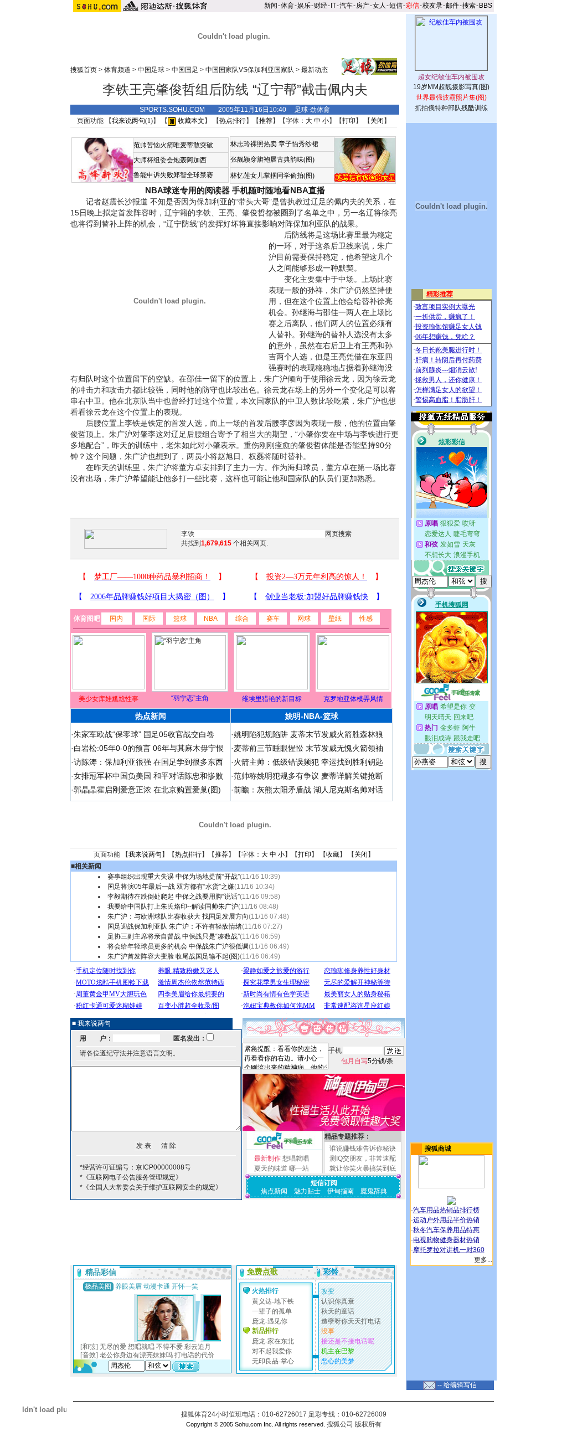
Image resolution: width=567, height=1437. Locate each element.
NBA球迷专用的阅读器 (187, 190)
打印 (348, 121)
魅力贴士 (307, 1191)
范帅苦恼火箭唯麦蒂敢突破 (173, 145)
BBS (485, 5)
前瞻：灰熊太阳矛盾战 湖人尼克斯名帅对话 (308, 789)
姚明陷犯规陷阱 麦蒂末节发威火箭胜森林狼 (308, 734)
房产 (362, 5)
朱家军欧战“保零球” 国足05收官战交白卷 (144, 734)
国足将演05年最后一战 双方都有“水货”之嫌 (170, 886)
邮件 (452, 5)
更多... (483, 1260)
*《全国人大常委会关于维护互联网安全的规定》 (151, 1187)
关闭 (377, 121)
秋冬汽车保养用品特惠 (446, 1230)
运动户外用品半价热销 (446, 1220)
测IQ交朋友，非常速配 (362, 1158)
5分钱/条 (367, 1061)
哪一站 (299, 1168)
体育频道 (117, 70)
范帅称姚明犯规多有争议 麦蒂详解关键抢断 (308, 775)
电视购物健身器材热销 (446, 1240)
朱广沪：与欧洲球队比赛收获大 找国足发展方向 (178, 916)
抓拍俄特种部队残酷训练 (451, 108)
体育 (287, 5)
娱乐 (304, 5)
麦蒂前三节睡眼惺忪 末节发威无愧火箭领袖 (308, 748)
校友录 (432, 5)
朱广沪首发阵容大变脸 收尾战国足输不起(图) (173, 956)
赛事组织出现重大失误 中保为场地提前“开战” (173, 876)
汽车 (346, 5)
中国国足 (185, 70)
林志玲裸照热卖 (253, 144)
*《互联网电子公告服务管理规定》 (131, 1177)
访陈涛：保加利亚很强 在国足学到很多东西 (148, 762)
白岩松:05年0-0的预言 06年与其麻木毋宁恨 (149, 748)
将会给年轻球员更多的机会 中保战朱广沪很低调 (178, 946)
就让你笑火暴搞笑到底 (362, 1168)
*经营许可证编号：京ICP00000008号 (135, 1167)
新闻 (270, 5)
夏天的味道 (270, 1168)
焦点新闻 (274, 1191)
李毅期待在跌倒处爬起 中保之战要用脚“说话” (173, 896)
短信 (396, 5)
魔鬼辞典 (373, 1191)
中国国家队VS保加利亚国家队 (249, 70)
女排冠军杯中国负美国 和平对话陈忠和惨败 (148, 775)
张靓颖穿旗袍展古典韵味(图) (272, 159)
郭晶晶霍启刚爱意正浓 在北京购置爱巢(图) (147, 789)
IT (333, 5)
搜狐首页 (83, 70)
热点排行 (232, 121)
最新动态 (314, 70)
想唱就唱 (295, 1158)
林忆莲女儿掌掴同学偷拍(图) (272, 175)
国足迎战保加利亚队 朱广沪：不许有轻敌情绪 (174, 926)
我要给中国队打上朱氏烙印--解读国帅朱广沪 (172, 906)
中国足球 (151, 70)
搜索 (469, 5)
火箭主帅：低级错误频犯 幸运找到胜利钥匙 (308, 762)
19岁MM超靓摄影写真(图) (451, 87)
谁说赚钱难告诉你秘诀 (362, 1148)
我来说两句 (145, 854)
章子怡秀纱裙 (298, 144)
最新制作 (267, 1158)
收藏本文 (190, 121)
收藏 (332, 854)
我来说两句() (132, 121)
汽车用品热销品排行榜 (446, 1210)
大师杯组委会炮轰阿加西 (170, 160)
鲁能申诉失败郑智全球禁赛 (173, 175)
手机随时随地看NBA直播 (278, 190)
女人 (379, 5)
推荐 (265, 121)
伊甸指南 (340, 1191)
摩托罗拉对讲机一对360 (448, 1250)
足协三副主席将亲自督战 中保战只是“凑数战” (173, 936)
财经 (320, 5)
